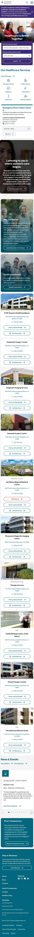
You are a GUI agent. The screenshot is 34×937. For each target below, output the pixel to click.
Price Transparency (7, 903)
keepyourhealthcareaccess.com (17, 15)
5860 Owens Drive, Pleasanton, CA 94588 (17, 542)
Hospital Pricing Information (15, 843)
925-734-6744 (18, 442)
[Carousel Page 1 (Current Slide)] (9, 812)
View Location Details (15, 327)
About (4, 876)
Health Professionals (9, 888)
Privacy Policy (21, 929)
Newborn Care (8, 785)
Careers (5, 892)
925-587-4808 (18, 322)
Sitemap (13, 933)
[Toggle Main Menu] (32, 3)
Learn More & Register (10, 806)
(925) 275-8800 (18, 351)
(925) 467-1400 (18, 545)
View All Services (6, 76)
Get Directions (17, 333)
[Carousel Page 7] (21, 812)
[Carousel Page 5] (17, 812)
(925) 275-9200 (18, 493)
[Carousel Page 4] (15, 812)
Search (15, 61)
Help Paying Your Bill (7, 906)
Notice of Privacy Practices (9, 929)
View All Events (19, 763)
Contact (5, 883)
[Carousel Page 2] (11, 812)
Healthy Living (7, 895)
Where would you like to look (11, 52)
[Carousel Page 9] (25, 812)
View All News (5, 763)
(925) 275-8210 (18, 739)
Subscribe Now (15, 867)
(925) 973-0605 (18, 691)
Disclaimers (19, 925)
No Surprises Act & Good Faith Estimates (12, 909)
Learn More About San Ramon (15, 248)
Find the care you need (10, 44)
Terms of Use (5, 933)
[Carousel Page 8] (23, 812)
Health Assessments (15, 287)
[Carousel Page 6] (19, 812)
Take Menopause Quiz (15, 189)
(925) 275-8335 (18, 396)
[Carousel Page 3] (13, 812)
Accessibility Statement (8, 925)
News (4, 880)
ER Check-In (17, 499)
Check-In (8, 134)
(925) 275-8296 (18, 645)
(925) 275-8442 (18, 594)
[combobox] (17, 48)
